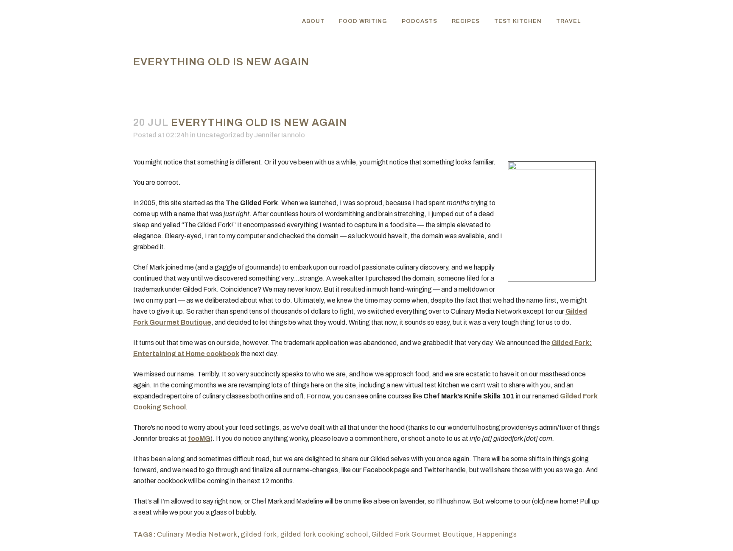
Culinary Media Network (197, 534)
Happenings (496, 534)
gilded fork (259, 534)
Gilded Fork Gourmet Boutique (422, 534)
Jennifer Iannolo (279, 135)
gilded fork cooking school (324, 534)
